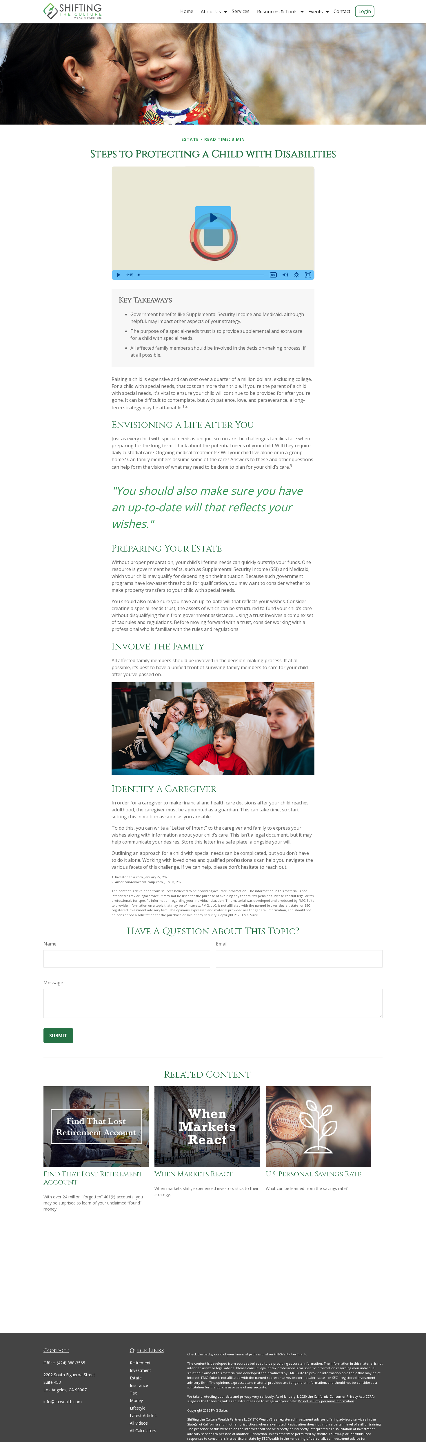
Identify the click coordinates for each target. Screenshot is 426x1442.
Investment (140, 1370)
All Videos (139, 1423)
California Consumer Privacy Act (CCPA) (344, 1396)
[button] (187, 11)
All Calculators (143, 1430)
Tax (133, 1393)
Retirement (140, 1363)
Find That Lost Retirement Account (93, 1178)
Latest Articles (143, 1415)
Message (53, 982)
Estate (136, 1378)
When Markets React (193, 1174)
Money (136, 1400)
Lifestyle (137, 1408)
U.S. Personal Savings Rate (313, 1174)
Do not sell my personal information (326, 1401)
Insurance (139, 1385)
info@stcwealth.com (62, 1401)
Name (50, 944)
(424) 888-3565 (71, 1363)
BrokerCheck (296, 1354)
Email (221, 944)
